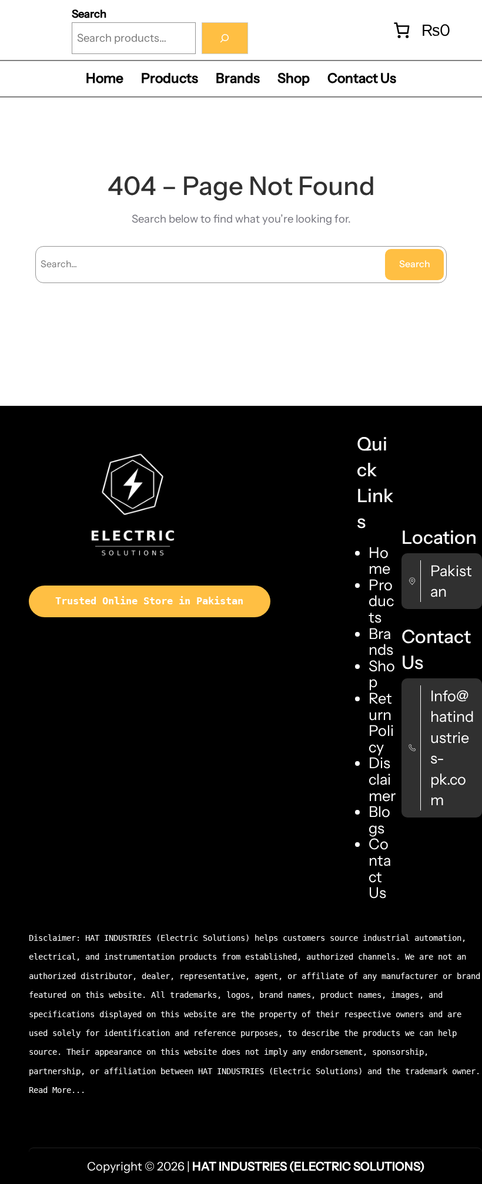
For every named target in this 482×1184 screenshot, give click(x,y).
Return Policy (381, 722)
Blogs (379, 819)
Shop (382, 674)
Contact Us (380, 868)
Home (379, 560)
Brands (381, 641)
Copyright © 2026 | (255, 1166)
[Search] (225, 38)
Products (381, 601)
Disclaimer (382, 779)
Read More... (57, 1090)
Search (89, 14)
